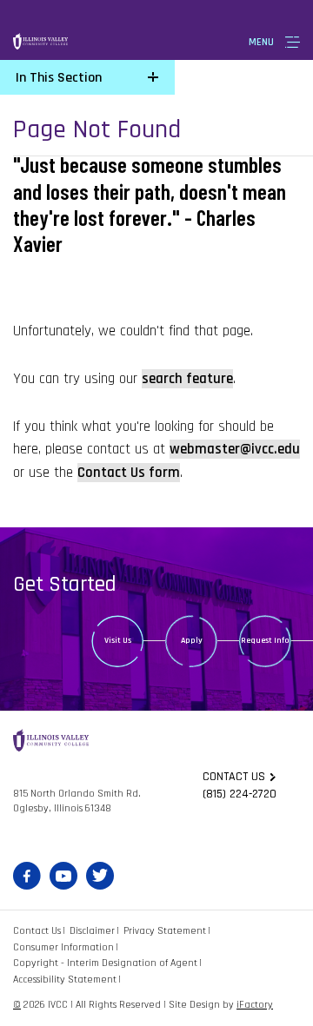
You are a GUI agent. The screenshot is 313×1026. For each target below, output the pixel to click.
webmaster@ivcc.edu (235, 449)
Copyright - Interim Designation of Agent (105, 963)
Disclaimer (92, 930)
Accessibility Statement (65, 979)
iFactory (254, 1004)
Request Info (265, 640)
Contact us (234, 776)
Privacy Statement (164, 930)
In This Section (59, 78)
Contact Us (37, 930)
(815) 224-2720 (239, 794)
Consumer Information (63, 947)
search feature (187, 378)
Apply (192, 640)
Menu (261, 42)
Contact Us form (128, 472)
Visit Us (117, 640)
